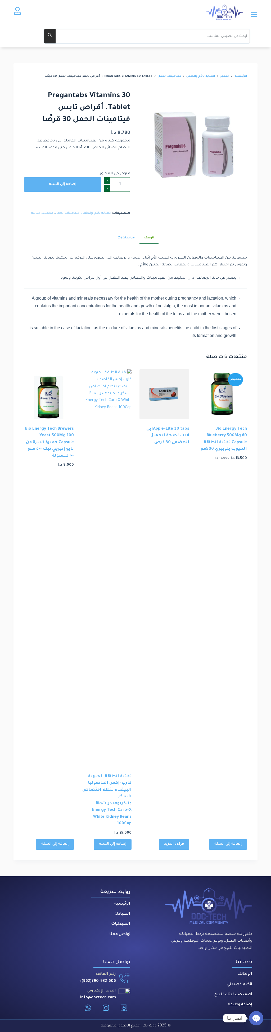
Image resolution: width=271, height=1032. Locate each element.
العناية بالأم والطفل (96, 213)
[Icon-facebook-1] (124, 1008)
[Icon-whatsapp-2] (88, 1008)
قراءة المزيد (174, 844)
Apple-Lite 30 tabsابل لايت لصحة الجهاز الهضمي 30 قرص (167, 436)
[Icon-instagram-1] (106, 1008)
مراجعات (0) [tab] (126, 237)
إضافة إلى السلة (62, 184)
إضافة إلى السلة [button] (228, 844)
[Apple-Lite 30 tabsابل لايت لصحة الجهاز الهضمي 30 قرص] (164, 394)
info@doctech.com (98, 998)
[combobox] (153, 36)
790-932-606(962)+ (97, 981)
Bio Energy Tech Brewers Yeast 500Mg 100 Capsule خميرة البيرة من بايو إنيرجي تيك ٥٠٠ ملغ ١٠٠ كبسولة (49, 442)
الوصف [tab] (149, 237)
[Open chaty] (256, 1018)
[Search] (50, 36)
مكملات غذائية (42, 213)
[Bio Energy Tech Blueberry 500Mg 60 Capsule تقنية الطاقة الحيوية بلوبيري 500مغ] (222, 394)
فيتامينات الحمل (67, 213)
